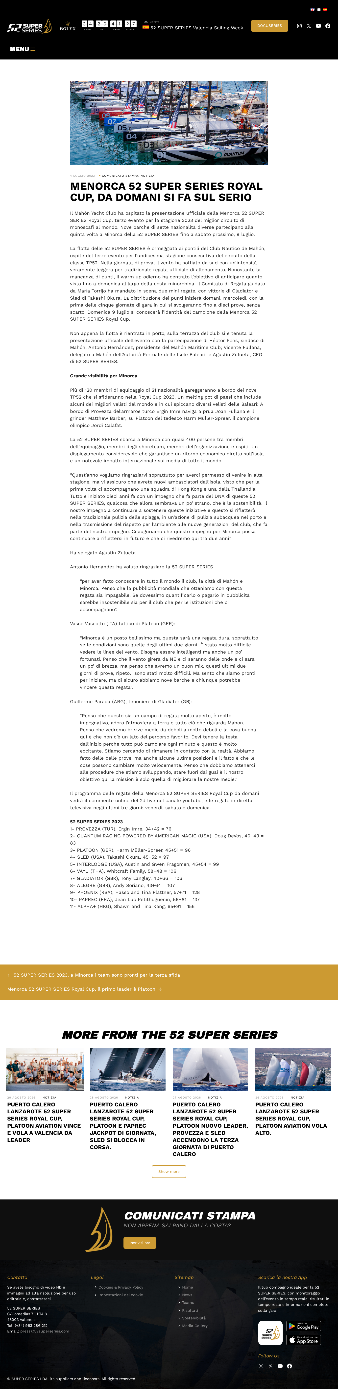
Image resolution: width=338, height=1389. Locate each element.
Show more (169, 1171)
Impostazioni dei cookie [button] (120, 1295)
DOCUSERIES (269, 25)
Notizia (147, 175)
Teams (188, 1302)
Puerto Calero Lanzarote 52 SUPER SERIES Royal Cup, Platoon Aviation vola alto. (291, 1118)
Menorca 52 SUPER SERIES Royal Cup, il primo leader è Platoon (81, 989)
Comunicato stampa (120, 175)
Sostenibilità (194, 1318)
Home (187, 1287)
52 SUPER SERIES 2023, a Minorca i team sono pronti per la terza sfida (97, 975)
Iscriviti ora (140, 1243)
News (187, 1295)
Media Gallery (195, 1326)
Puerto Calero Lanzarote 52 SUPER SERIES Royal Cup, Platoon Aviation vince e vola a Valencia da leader (44, 1122)
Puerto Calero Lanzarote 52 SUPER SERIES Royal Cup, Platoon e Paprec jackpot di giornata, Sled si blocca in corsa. (123, 1126)
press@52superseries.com (44, 1331)
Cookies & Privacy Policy (120, 1287)
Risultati (190, 1310)
